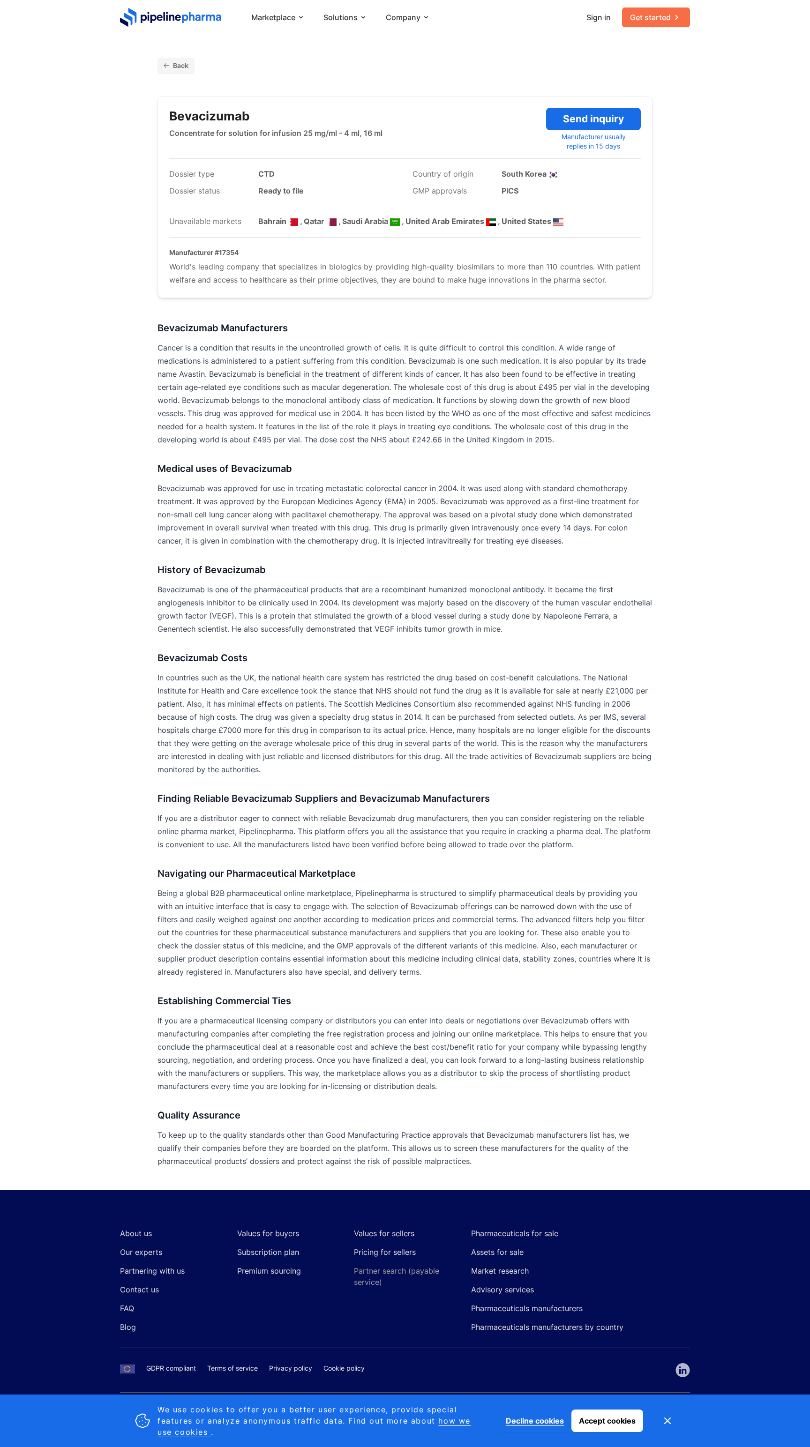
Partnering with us (152, 1270)
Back (180, 65)
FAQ (127, 1308)
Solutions (340, 17)
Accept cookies (607, 1420)
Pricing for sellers (385, 1252)
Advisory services (502, 1289)
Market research (500, 1270)
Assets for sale (497, 1252)
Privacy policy (290, 1368)
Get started (650, 17)
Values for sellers (384, 1233)
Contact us (139, 1289)
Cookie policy (344, 1368)
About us (136, 1233)
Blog (128, 1327)
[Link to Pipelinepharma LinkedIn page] (682, 1370)
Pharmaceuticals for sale (514, 1233)
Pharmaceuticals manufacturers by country (547, 1327)
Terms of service (232, 1368)
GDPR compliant (171, 1368)
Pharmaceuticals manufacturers (527, 1308)
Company (403, 17)
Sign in (598, 17)
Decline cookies (535, 1420)
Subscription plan (268, 1252)
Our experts (141, 1252)
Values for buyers (268, 1233)
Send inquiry (593, 119)
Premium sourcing (269, 1270)
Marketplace (273, 17)
